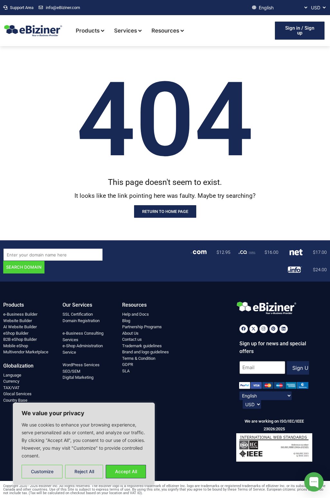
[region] (84, 444)
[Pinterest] (273, 329)
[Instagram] (263, 329)
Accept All (126, 471)
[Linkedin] (283, 329)
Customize (42, 471)
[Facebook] (243, 329)
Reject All (84, 471)
